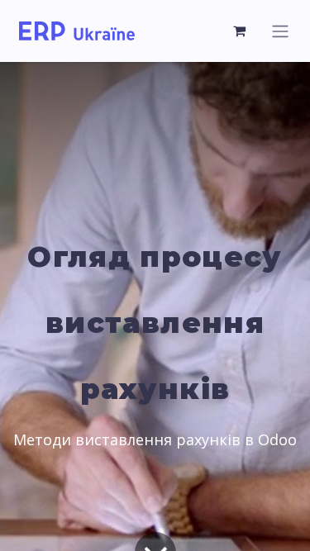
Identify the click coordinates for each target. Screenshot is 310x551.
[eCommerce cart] (239, 30)
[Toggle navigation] (280, 31)
